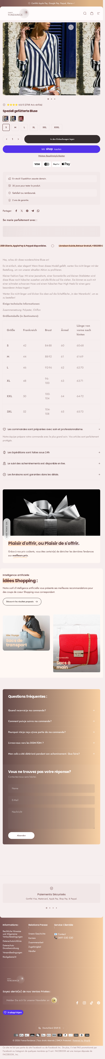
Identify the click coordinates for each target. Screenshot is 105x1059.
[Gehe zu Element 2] (51, 99)
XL (34, 127)
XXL (44, 127)
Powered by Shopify (81, 1040)
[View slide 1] (46, 908)
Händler (32, 951)
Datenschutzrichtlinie (12, 941)
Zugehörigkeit (34, 946)
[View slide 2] (50, 908)
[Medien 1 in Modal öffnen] (71, 27)
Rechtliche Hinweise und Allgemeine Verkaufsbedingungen (13, 934)
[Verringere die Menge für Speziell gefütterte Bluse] (6, 139)
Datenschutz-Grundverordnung (11, 947)
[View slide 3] (53, 908)
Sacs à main (63, 665)
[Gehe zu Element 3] (54, 99)
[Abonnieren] (54, 1000)
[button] (6, 529)
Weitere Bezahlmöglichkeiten (51, 156)
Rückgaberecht (9, 957)
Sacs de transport (16, 642)
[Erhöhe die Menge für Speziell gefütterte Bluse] (19, 139)
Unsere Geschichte (36, 933)
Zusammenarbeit (35, 942)
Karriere (32, 938)
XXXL (56, 127)
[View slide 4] (56, 908)
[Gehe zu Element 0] (48, 99)
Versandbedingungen (12, 952)
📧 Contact (60, 934)
